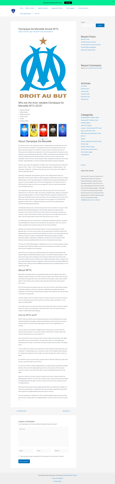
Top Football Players (25, 13)
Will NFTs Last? (85, 39)
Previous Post (21, 411)
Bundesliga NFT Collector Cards (90, 117)
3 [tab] (42, 139)
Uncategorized (85, 154)
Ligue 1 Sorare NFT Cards (36, 31)
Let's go (68, 3)
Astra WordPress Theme (70, 475)
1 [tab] (39, 139)
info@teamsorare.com (87, 200)
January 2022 (84, 91)
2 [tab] (41, 139)
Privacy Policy (57, 481)
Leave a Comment (23, 31)
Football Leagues (85, 122)
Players (83, 138)
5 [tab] (45, 139)
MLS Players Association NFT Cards (91, 133)
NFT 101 (37, 13)
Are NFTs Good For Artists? (88, 42)
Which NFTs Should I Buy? (88, 50)
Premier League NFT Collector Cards (91, 141)
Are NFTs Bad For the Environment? (91, 44)
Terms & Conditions (57, 478)
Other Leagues (70, 8)
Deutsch (83, 165)
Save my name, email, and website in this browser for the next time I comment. (42, 456)
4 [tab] (44, 139)
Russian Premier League (88, 146)
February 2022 (85, 88)
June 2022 (84, 86)
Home (21, 8)
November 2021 (85, 96)
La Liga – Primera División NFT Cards (91, 128)
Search (83, 22)
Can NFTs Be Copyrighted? (88, 47)
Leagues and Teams (56, 8)
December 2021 (85, 94)
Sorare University (83, 8)
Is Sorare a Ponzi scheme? (94, 68)
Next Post (66, 411)
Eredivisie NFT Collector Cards (89, 120)
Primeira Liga (84, 144)
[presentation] (35, 8)
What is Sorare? (30, 8)
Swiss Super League (86, 152)
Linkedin (97, 200)
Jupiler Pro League (86, 125)
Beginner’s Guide (43, 8)
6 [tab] (46, 139)
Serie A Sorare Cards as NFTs (89, 149)
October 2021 (84, 99)
